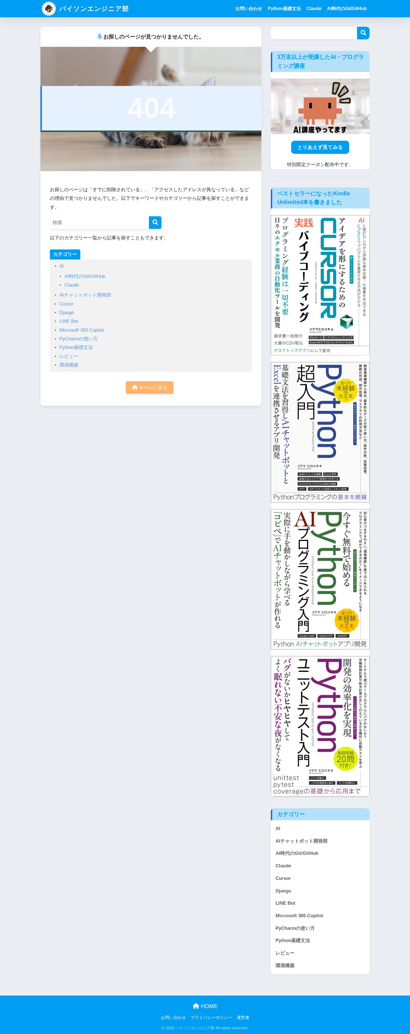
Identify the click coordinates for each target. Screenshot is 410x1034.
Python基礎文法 (284, 8)
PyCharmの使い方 (78, 338)
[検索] (155, 222)
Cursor (66, 304)
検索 (363, 33)
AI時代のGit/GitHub (347, 8)
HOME (208, 1006)
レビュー (68, 356)
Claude (314, 8)
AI (61, 266)
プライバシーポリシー (211, 1017)
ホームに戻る (152, 387)
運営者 (243, 1017)
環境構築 (68, 365)
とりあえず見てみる (320, 147)
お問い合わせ (248, 8)
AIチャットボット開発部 (85, 295)
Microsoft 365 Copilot (81, 330)
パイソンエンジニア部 (93, 8)
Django (66, 312)
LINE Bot (68, 321)
